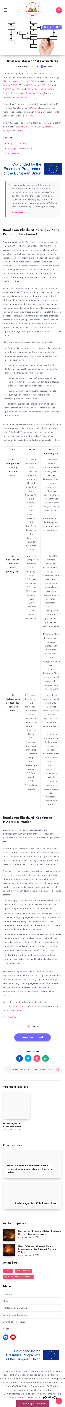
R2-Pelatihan (23, 1271)
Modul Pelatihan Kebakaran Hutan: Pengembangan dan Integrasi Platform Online (37, 1249)
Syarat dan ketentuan (14, 1321)
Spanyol (7, 130)
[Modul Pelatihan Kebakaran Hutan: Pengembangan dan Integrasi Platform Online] (9, 1250)
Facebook (20, 1006)
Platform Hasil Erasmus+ (16, 1307)
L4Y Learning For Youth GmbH (22, 81)
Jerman (20, 127)
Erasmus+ (17, 213)
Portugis (48, 127)
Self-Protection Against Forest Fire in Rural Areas (31, 1393)
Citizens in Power (35, 93)
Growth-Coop (48, 89)
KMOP (29, 85)
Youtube (33, 1006)
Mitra (5, 1301)
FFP (4, 81)
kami (19, 1010)
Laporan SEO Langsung (15, 1315)
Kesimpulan (14, 153)
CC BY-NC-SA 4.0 (33, 1397)
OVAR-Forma (9, 89)
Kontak (6, 1328)
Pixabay (12, 1017)
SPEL (43, 85)
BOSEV (15, 85)
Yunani (40, 127)
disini (34, 108)
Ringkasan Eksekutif (17, 143)
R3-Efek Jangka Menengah (18, 1277)
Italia (33, 127)
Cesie (30, 89)
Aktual (34, 1027)
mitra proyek (20, 97)
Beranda (7, 1294)
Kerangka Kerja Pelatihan (20, 148)
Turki (27, 127)
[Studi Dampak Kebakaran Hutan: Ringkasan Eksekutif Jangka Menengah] (9, 1235)
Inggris (19, 130)
